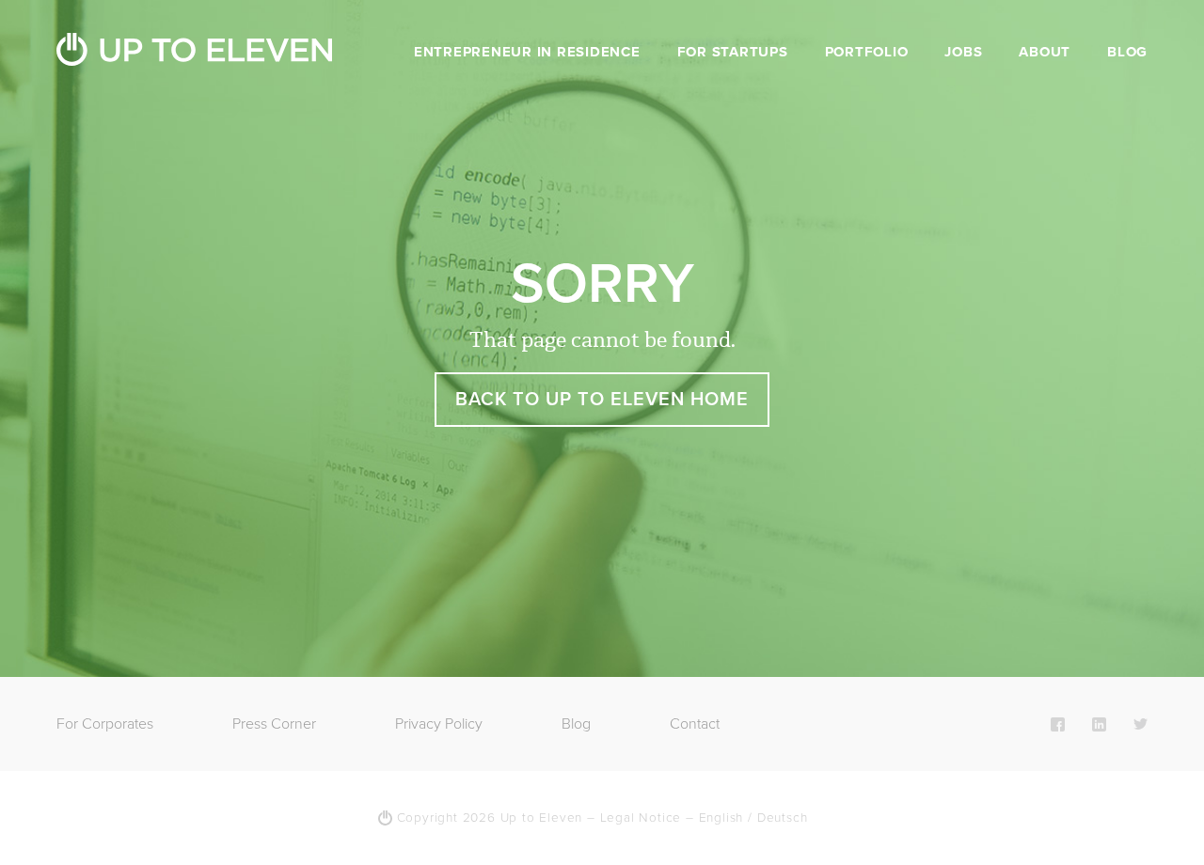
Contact (695, 724)
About (1044, 51)
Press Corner (274, 724)
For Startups (732, 51)
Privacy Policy (439, 724)
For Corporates (104, 724)
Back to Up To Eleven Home (602, 399)
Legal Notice (641, 818)
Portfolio (867, 51)
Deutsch (782, 818)
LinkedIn (1099, 724)
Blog (1127, 51)
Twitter (1140, 724)
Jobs (963, 51)
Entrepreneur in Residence (527, 51)
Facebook (1058, 724)
